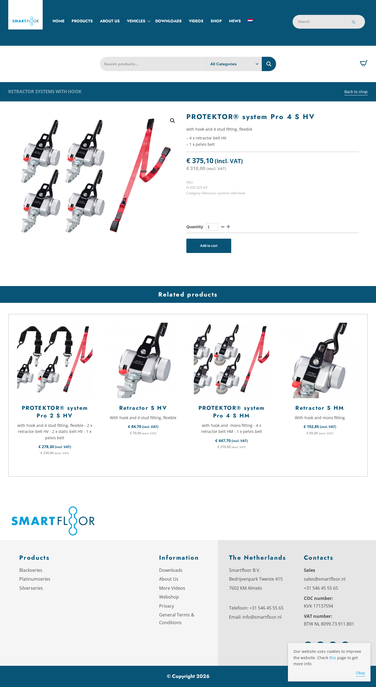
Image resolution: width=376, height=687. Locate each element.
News (235, 21)
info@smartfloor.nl (262, 617)
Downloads (168, 21)
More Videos (172, 588)
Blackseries (30, 570)
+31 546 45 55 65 (266, 608)
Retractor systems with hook (44, 91)
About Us (168, 579)
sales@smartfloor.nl (324, 579)
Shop (216, 21)
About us (110, 21)
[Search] (353, 23)
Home (58, 21)
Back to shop (356, 91)
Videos (196, 21)
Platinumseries (34, 579)
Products (82, 21)
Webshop (169, 597)
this (332, 657)
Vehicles (136, 21)
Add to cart (208, 246)
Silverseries (31, 588)
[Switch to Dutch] (250, 21)
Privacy (166, 606)
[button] (173, 121)
